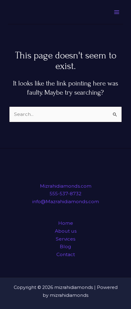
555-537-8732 (65, 193)
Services (65, 239)
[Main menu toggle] (116, 12)
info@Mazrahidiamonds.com (65, 201)
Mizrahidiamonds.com (65, 186)
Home (65, 223)
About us (65, 231)
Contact (65, 254)
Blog (65, 246)
